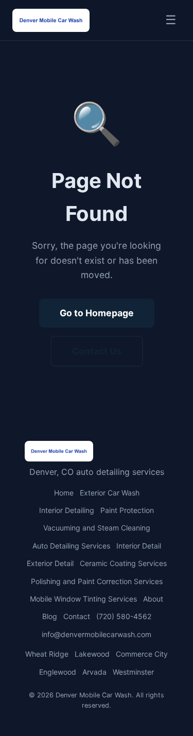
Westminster (133, 671)
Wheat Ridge (46, 653)
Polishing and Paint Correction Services (97, 581)
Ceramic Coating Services (123, 563)
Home (64, 492)
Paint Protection (127, 510)
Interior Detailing (66, 510)
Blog (49, 616)
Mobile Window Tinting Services (83, 598)
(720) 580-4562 (123, 616)
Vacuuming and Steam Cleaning (96, 527)
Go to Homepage (97, 312)
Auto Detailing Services (71, 545)
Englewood (57, 671)
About (153, 598)
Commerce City (142, 653)
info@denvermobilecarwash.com (96, 634)
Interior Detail (138, 545)
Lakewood (92, 653)
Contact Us (96, 351)
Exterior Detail (50, 563)
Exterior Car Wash (109, 492)
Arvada (94, 671)
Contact (76, 616)
